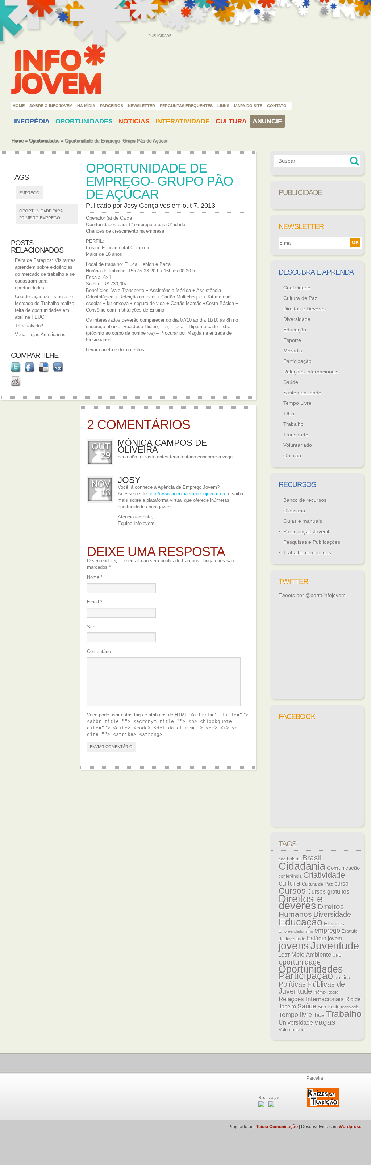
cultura (289, 883)
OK (355, 242)
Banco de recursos (304, 500)
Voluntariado (297, 445)
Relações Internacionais (310, 371)
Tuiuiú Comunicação (277, 1126)
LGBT (284, 955)
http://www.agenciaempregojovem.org (187, 493)
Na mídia (86, 105)
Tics (319, 1015)
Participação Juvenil (306, 531)
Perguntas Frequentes (186, 105)
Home (19, 105)
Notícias (134, 121)
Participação (297, 361)
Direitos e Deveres (304, 309)
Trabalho (293, 424)
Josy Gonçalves (147, 205)
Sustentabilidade (302, 392)
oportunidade (300, 962)
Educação (294, 329)
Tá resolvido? (29, 326)
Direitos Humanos (311, 910)
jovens (294, 946)
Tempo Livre (297, 403)
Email (94, 602)
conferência (290, 876)
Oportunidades (84, 121)
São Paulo (328, 1006)
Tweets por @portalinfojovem (312, 595)
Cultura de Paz (300, 298)
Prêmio (319, 992)
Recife (332, 992)
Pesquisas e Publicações (311, 542)
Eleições (334, 923)
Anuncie (267, 121)
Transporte (295, 434)
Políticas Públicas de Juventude (312, 987)
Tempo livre (295, 1014)
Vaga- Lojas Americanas (40, 334)
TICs (288, 413)
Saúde (290, 382)
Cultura (231, 121)
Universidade (296, 1023)
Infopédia (32, 121)
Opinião (292, 455)
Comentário (99, 651)
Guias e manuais (302, 521)
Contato (277, 105)
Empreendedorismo (296, 931)
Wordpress (350, 1126)
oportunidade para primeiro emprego (41, 214)
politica (342, 977)
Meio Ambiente (311, 954)
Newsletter (141, 105)
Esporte (292, 340)
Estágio (316, 938)
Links (223, 105)
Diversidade (296, 319)
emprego (29, 193)
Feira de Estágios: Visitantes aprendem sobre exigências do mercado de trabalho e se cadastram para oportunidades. (45, 274)
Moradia (292, 350)
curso (341, 883)
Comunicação (343, 868)
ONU (337, 955)
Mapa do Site (248, 105)
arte (282, 859)
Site (91, 627)
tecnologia (350, 1007)
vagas (324, 1022)
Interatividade (182, 121)
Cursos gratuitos (328, 891)
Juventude (334, 946)
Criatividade (296, 288)
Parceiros (111, 105)
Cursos (292, 890)
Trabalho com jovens (307, 552)
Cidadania (302, 866)
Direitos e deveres (301, 902)
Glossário (294, 510)
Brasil (312, 857)
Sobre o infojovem (50, 105)
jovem (335, 938)
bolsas (294, 858)
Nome (95, 577)
